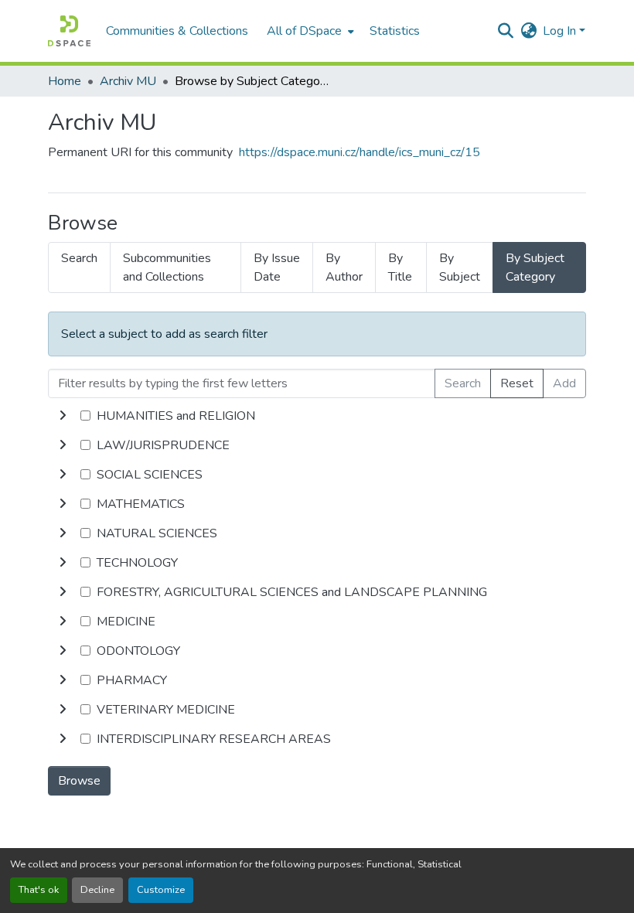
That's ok (39, 890)
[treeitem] (317, 445)
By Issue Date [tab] (277, 267)
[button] (69, 30)
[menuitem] (309, 31)
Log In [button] (561, 30)
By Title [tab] (400, 267)
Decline (97, 890)
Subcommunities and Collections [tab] (167, 267)
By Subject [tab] (459, 267)
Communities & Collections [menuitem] (177, 30)
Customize (161, 890)
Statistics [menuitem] (395, 30)
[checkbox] (85, 416)
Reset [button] (516, 383)
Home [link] (64, 81)
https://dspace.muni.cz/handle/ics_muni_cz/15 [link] (359, 152)
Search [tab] (79, 258)
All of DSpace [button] (304, 30)
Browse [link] (79, 780)
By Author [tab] (344, 267)
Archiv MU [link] (128, 81)
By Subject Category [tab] (535, 267)
